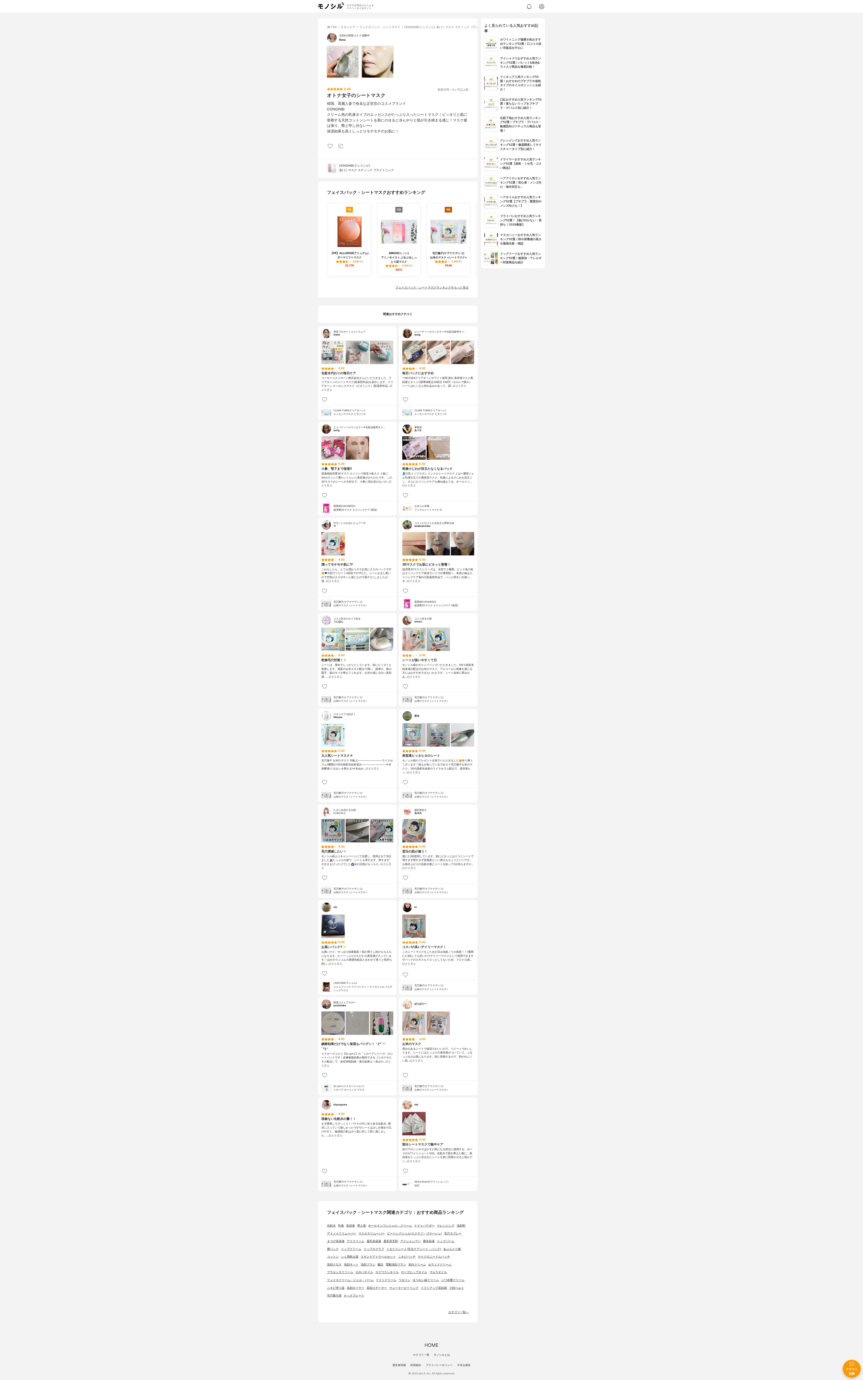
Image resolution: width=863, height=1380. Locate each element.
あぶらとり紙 (452, 1249)
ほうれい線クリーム (426, 1280)
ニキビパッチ (407, 1256)
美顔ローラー (355, 1288)
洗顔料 (461, 1225)
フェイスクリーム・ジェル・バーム (350, 1280)
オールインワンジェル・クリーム (390, 1225)
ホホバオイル (364, 1272)
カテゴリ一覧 (421, 1354)
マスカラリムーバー (371, 1233)
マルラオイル (438, 1272)
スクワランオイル (387, 1272)
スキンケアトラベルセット (378, 1256)
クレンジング (445, 1225)
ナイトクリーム (386, 1280)
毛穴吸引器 (334, 1295)
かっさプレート (354, 1295)
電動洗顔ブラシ (396, 1264)
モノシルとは (442, 1354)
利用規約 (415, 1365)
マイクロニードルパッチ (434, 1256)
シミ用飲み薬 (349, 1256)
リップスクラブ (374, 1249)
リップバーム (445, 1241)
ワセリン (404, 1280)
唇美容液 (429, 1241)
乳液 (341, 1225)
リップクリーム (351, 1249)
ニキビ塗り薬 (336, 1288)
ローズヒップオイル (414, 1272)
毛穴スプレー (453, 1233)
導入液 (361, 1225)
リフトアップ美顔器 (434, 1288)
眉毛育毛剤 (390, 1241)
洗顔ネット (351, 1264)
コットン (333, 1256)
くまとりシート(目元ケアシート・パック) (413, 1249)
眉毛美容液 (374, 1241)
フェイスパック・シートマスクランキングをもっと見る (432, 287)
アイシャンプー (410, 1241)
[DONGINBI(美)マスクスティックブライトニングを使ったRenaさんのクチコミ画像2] (377, 62)
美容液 (350, 1225)
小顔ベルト (456, 1288)
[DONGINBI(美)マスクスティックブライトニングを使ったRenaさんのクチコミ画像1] (342, 62)
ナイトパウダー (424, 1225)
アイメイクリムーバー (341, 1233)
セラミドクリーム (440, 1264)
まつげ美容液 (336, 1241)
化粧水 (331, 1225)
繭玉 (380, 1264)
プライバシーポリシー (439, 1365)
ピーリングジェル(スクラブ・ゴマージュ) (414, 1233)
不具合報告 (464, 1365)
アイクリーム (355, 1241)
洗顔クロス (334, 1264)
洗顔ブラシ (368, 1264)
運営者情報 (399, 1365)
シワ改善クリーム (453, 1280)
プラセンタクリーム (340, 1272)
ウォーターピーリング (403, 1288)
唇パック (333, 1249)
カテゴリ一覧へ (458, 1312)
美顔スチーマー (377, 1288)
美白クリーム (417, 1264)
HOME (431, 1345)
